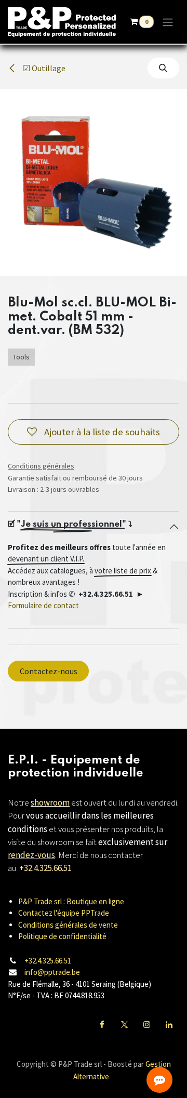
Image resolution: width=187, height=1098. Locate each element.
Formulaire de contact (43, 605)
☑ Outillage (43, 68)
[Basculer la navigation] (167, 22)
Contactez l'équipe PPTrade (63, 913)
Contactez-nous (48, 671)
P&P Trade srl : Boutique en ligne (71, 901)
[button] (163, 68)
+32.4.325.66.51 (47, 961)
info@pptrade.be (52, 972)
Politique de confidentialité (62, 936)
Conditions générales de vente (68, 925)
